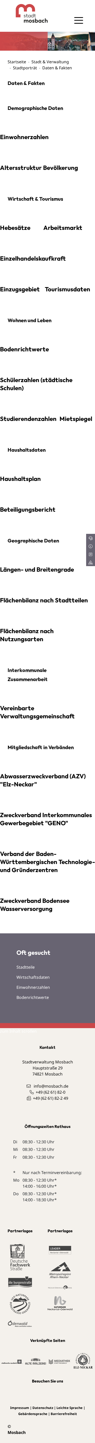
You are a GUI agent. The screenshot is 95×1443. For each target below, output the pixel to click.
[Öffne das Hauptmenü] (78, 20)
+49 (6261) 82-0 (50, 1092)
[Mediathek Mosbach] (59, 1361)
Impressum (19, 1407)
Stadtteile (25, 967)
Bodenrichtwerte (32, 997)
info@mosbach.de (51, 1086)
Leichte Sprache (69, 1407)
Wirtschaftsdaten (33, 977)
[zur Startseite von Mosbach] (28, 13)
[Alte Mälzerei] (35, 1361)
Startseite (17, 62)
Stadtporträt (25, 68)
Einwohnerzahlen (33, 987)
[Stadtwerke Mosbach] (12, 1361)
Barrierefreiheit (64, 1413)
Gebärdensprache (32, 1413)
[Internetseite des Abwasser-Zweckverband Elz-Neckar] (83, 1361)
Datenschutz (42, 1407)
